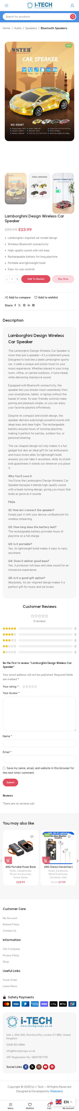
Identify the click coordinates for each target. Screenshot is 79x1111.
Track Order (10, 980)
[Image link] (29, 1022)
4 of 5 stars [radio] (32, 686)
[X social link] (19, 305)
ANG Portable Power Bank (21, 866)
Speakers (31, 28)
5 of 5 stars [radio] (35, 686)
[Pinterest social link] (24, 305)
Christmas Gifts (58, 877)
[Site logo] (39, 5)
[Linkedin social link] (29, 305)
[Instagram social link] (39, 1067)
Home (6, 28)
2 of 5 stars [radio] (26, 686)
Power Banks (21, 877)
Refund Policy (11, 924)
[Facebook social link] (15, 305)
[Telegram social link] (33, 305)
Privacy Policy (11, 955)
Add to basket (35, 279)
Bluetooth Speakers (54, 28)
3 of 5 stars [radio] (29, 686)
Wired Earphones (58, 874)
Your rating (11, 686)
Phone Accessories (20, 874)
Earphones (62, 870)
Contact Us (9, 930)
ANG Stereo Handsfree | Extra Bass (58, 868)
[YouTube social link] (45, 1067)
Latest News (10, 986)
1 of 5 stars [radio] (23, 686)
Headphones (24, 870)
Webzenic (56, 1091)
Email (7, 752)
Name (7, 736)
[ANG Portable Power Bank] (21, 848)
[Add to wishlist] (31, 837)
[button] (8, 106)
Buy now (63, 279)
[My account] (72, 5)
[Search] (73, 16)
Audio (17, 28)
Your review (11, 693)
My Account (10, 918)
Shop (6, 961)
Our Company (11, 949)
